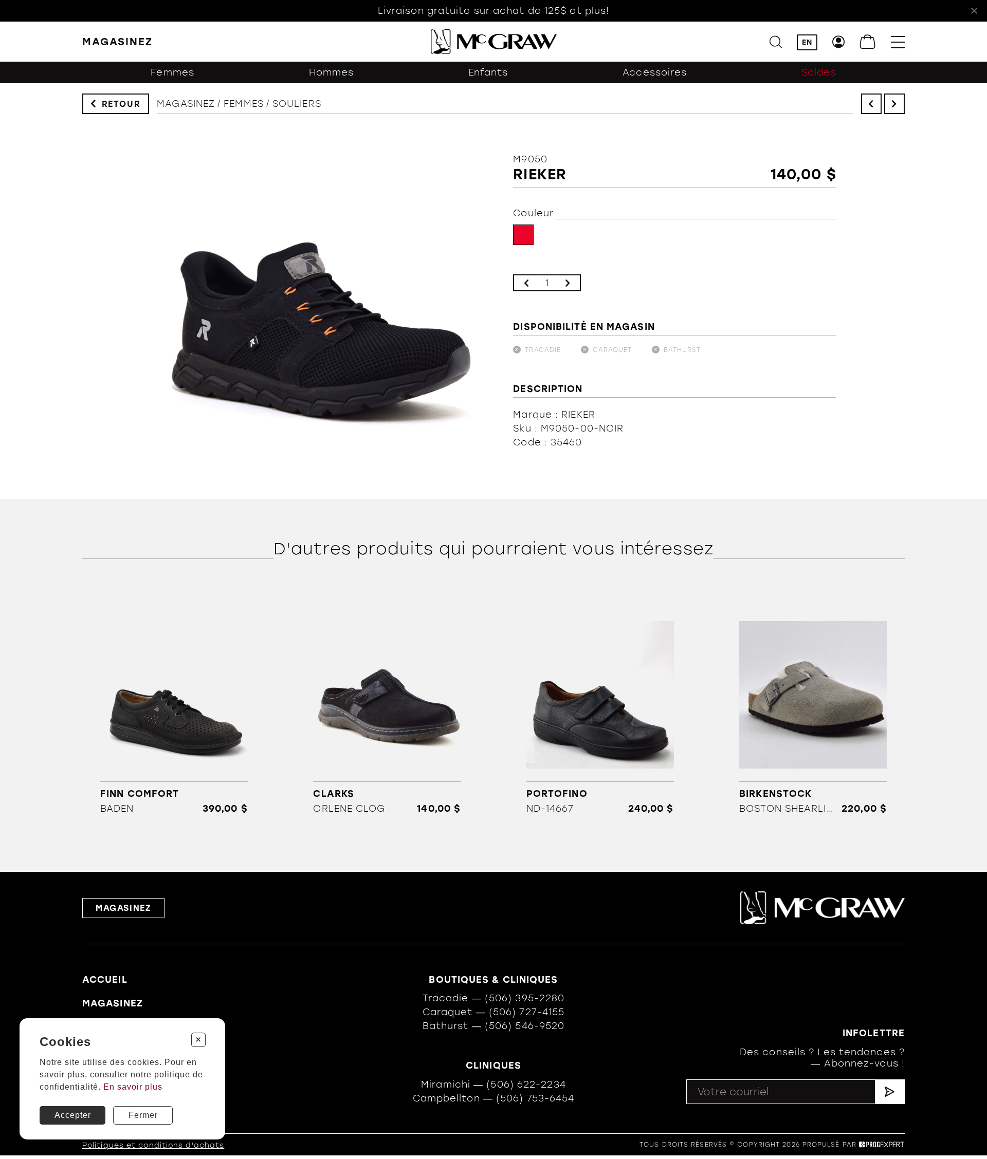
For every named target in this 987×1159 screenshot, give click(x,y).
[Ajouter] (567, 282)
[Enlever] (526, 282)
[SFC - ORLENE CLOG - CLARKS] (387, 710)
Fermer (143, 1115)
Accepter (72, 1115)
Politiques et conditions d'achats (153, 1145)
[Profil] (838, 41)
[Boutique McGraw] (494, 41)
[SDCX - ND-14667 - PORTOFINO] (600, 710)
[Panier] (868, 42)
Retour (121, 104)
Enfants (488, 72)
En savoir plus (132, 1086)
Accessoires (655, 72)
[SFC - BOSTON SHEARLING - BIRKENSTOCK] (813, 710)
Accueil (104, 979)
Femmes (172, 72)
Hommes (331, 72)
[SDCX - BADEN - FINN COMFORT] (174, 710)
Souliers (296, 103)
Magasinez (186, 103)
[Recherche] (776, 41)
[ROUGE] (523, 235)
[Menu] (898, 41)
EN (807, 42)
